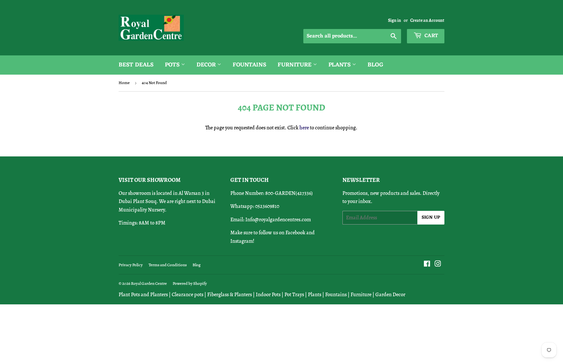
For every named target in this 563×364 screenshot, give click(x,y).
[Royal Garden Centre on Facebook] (427, 264)
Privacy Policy (131, 265)
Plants (340, 65)
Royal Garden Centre (149, 283)
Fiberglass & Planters (229, 294)
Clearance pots (187, 294)
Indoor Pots (268, 294)
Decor (206, 65)
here (304, 127)
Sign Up (431, 217)
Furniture (295, 65)
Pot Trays (294, 294)
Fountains (249, 65)
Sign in (394, 20)
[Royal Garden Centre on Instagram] (438, 264)
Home (124, 82)
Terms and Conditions (168, 265)
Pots (173, 65)
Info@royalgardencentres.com (278, 219)
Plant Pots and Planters (143, 294)
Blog (375, 65)
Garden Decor (390, 294)
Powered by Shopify (190, 283)
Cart (430, 35)
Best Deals (136, 65)
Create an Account (427, 20)
